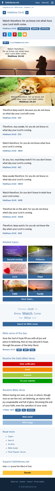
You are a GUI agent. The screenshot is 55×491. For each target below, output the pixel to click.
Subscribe (45, 3)
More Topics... (27, 299)
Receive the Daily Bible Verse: (19, 358)
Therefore (22, 309)
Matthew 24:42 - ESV (12, 134)
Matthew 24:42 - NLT (12, 167)
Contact (30, 482)
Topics (37, 3)
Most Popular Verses (17, 452)
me (8, 466)
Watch (27, 314)
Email (27, 370)
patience (35, 29)
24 (33, 7)
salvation (31, 410)
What (27, 318)
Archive (11, 444)
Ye (36, 309)
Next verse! (27, 417)
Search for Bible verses (27, 324)
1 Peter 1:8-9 (8, 410)
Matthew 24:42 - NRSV (13, 184)
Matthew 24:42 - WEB (12, 200)
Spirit (26, 350)
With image (27, 423)
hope (32, 350)
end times (45, 29)
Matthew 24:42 (9, 29)
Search (11, 440)
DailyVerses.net (8, 7)
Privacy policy (39, 482)
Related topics (11, 242)
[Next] (27, 12)
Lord (34, 318)
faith (19, 350)
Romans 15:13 (9, 350)
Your (21, 318)
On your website (27, 381)
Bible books (19, 7)
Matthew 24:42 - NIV (12, 118)
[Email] (25, 35)
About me (14, 482)
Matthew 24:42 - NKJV (13, 151)
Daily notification (27, 364)
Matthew (27, 7)
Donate (27, 473)
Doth (31, 309)
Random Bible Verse (14, 390)
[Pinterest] (15, 35)
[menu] (52, 4)
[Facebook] (5, 35)
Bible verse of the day (15, 333)
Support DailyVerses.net (16, 461)
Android (27, 375)
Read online (19, 43)
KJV (5, 43)
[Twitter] (10, 35)
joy (24, 410)
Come (37, 313)
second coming (24, 29)
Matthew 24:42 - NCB (12, 233)
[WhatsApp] (20, 34)
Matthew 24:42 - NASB (13, 217)
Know (17, 313)
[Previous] (4, 12)
